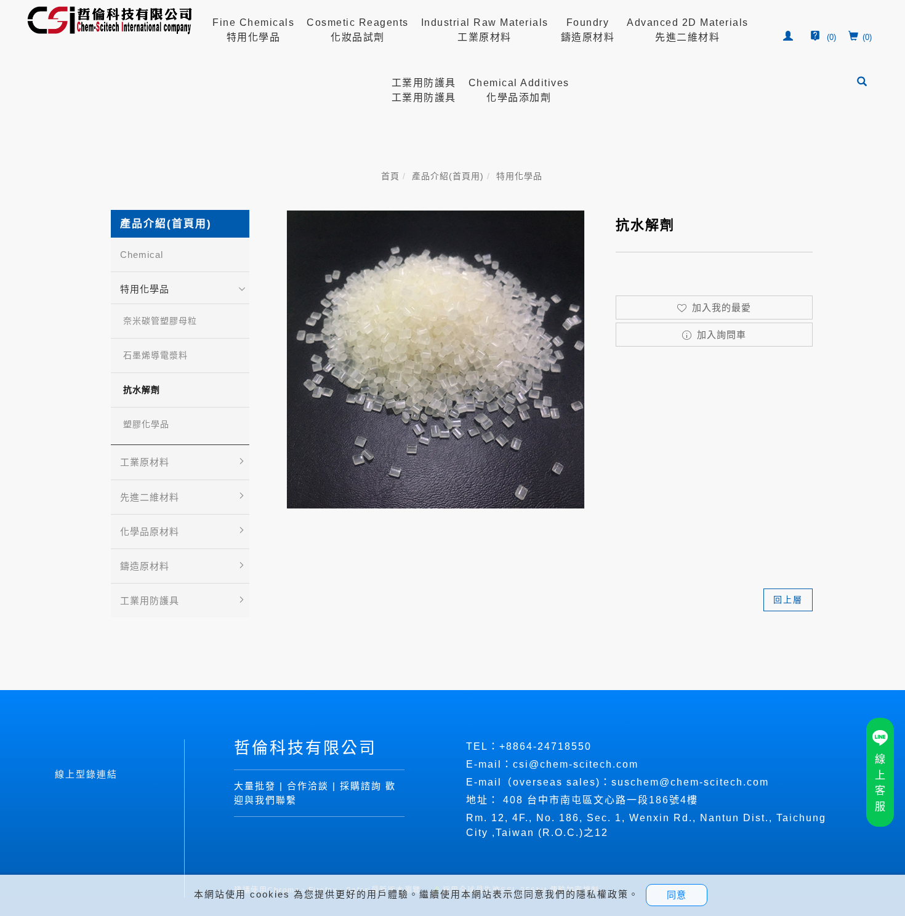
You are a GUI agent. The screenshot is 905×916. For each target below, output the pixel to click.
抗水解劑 (141, 390)
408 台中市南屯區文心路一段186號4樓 (600, 800)
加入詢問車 (720, 334)
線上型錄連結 (86, 774)
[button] (863, 83)
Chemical (141, 254)
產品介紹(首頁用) (448, 176)
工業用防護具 (149, 600)
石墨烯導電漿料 (155, 355)
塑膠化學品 (146, 424)
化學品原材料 (149, 531)
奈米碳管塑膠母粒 (160, 321)
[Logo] (110, 19)
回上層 (788, 600)
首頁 (390, 176)
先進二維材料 (149, 497)
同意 (676, 895)
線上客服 (880, 783)
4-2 (535, 746)
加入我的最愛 (720, 307)
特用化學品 (519, 176)
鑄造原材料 (144, 566)
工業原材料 (144, 462)
